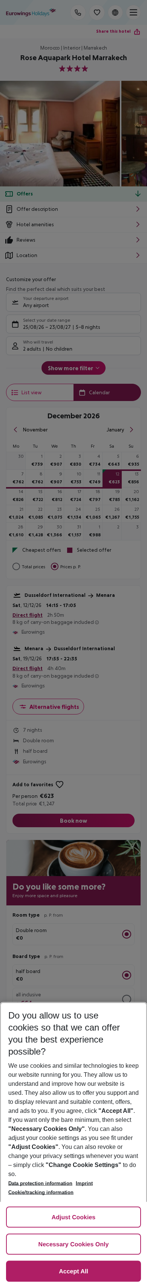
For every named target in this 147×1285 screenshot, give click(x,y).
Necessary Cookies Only (73, 1244)
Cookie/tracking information (41, 1192)
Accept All (73, 1271)
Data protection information (40, 1183)
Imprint (84, 1183)
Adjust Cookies (73, 1217)
